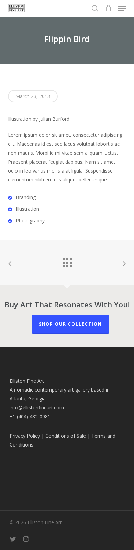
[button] (122, 8)
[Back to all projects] (67, 261)
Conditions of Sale (65, 435)
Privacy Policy (25, 435)
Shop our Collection (70, 324)
